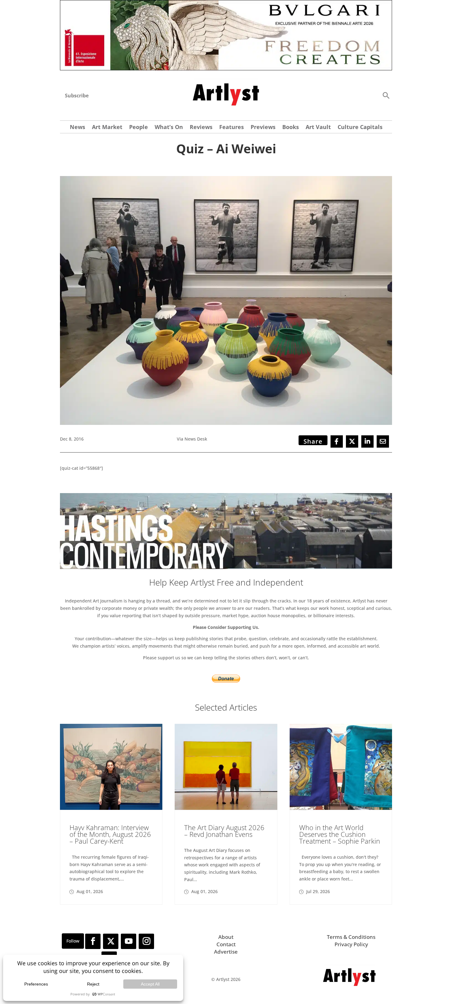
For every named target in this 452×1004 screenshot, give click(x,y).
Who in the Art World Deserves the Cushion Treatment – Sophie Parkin (339, 834)
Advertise (226, 951)
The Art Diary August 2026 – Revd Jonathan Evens (224, 831)
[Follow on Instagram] (146, 941)
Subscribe (77, 95)
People (138, 128)
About (225, 936)
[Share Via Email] (383, 441)
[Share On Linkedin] (367, 441)
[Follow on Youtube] (128, 941)
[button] (385, 95)
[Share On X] (352, 441)
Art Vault (318, 128)
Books (290, 128)
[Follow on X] (110, 941)
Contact (226, 944)
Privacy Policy (351, 944)
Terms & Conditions (351, 936)
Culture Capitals (360, 128)
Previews (263, 128)
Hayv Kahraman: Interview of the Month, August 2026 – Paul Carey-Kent (110, 834)
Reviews (201, 128)
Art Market (107, 128)
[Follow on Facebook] (93, 941)
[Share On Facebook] (337, 441)
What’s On (169, 128)
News (77, 128)
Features (231, 128)
